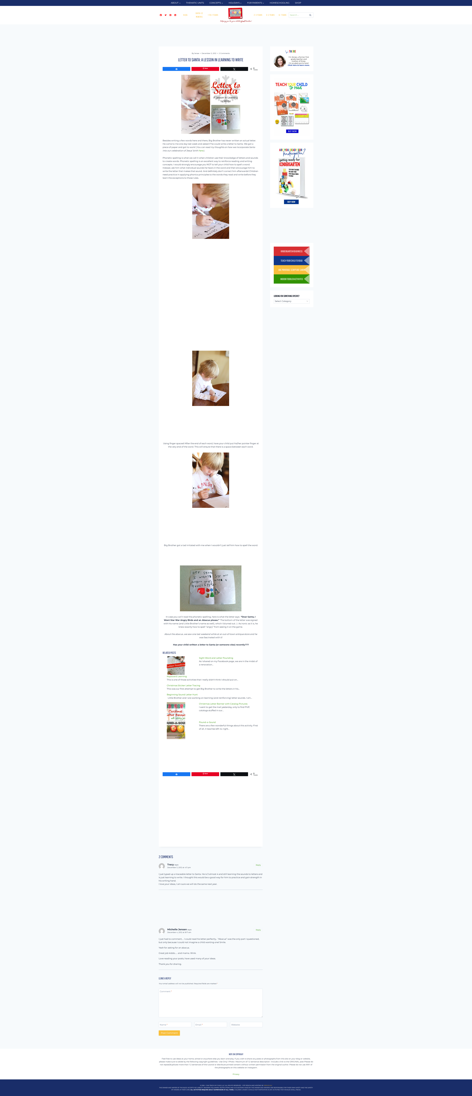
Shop (298, 3)
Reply (258, 865)
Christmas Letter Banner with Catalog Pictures (223, 704)
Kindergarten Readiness (291, 251)
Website (235, 1024)
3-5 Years (270, 15)
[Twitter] (165, 15)
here (201, 150)
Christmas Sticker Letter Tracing (183, 685)
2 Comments (224, 53)
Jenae (196, 53)
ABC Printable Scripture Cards (291, 269)
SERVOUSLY (268, 1085)
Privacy (236, 1074)
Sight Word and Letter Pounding (216, 658)
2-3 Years (258, 15)
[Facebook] (161, 15)
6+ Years (283, 15)
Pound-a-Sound (207, 722)
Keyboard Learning (177, 676)
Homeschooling (279, 3)
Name (164, 1024)
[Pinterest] (170, 15)
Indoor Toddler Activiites (291, 279)
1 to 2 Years (213, 15)
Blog (185, 15)
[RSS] (175, 15)
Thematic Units (195, 3)
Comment (166, 991)
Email (199, 1024)
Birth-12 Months (199, 15)
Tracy (170, 864)
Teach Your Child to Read (291, 260)
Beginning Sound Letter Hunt (182, 694)
